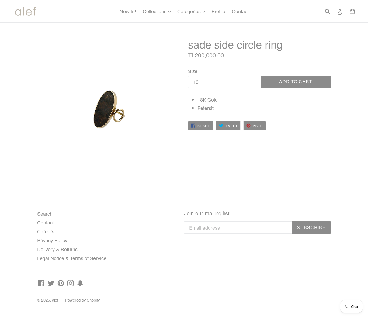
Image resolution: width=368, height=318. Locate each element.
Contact (240, 11)
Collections (158, 11)
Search (45, 213)
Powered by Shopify (82, 300)
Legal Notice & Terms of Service (71, 257)
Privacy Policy (52, 240)
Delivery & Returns (57, 249)
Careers (45, 231)
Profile (218, 11)
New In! (128, 11)
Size (192, 70)
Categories (192, 11)
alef (55, 300)
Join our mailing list (207, 213)
